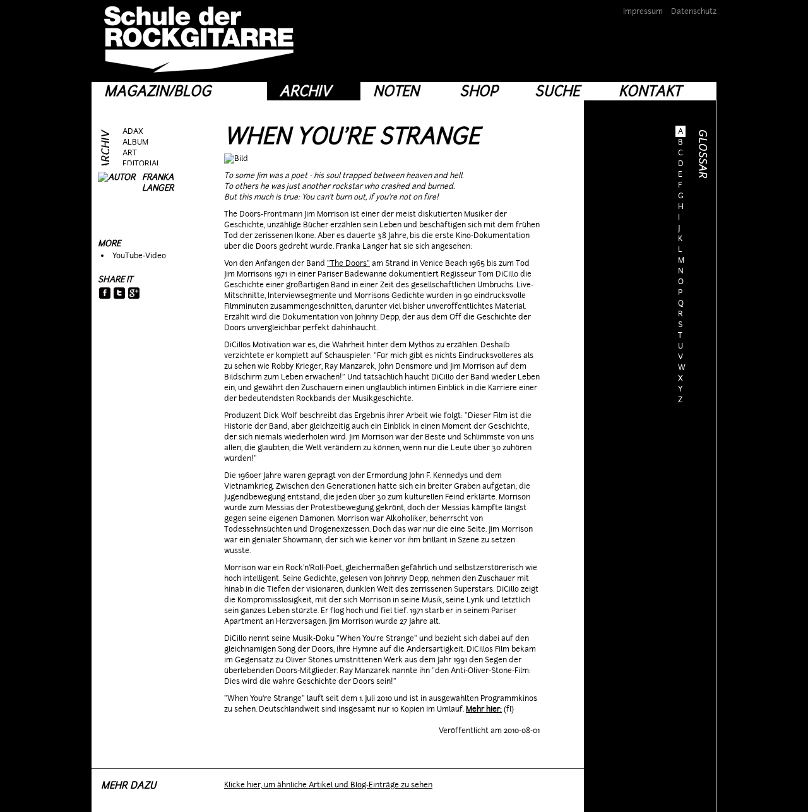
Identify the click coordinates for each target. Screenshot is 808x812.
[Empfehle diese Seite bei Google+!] (134, 294)
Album (135, 142)
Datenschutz (693, 11)
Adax (132, 131)
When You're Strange (352, 136)
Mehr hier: (484, 709)
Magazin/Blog (157, 91)
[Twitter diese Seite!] (119, 294)
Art (129, 153)
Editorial (141, 163)
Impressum (643, 11)
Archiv (305, 91)
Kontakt (650, 91)
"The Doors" (348, 263)
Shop (479, 91)
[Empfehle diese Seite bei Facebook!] (105, 294)
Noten (396, 91)
